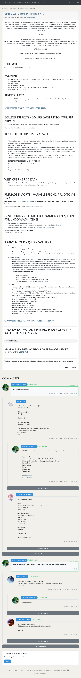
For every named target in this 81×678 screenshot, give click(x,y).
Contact (39, 670)
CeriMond (21, 401)
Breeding (58, 225)
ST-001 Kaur (28, 477)
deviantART (47, 670)
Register (76, 2)
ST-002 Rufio (28, 475)
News (13, 2)
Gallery (44, 2)
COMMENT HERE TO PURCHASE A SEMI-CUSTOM (29, 320)
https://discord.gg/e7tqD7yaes (34, 206)
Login (70, 2)
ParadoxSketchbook (25, 494)
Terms (16, 670)
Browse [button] (19, 2)
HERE (52, 87)
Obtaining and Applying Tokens (45, 227)
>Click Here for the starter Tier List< (25, 108)
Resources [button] (28, 2)
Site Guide (37, 2)
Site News (13, 9)
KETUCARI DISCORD (25, 201)
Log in (7, 661)
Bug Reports (31, 670)
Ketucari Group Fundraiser (24, 14)
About (11, 670)
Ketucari (6, 2)
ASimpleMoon (22, 577)
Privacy (22, 670)
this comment (38, 451)
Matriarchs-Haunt (31, 17)
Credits (63, 670)
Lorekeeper (56, 670)
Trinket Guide (17, 128)
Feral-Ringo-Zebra (24, 619)
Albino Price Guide (43, 281)
